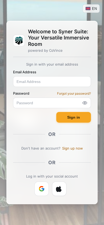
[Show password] (85, 103)
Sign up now (72, 148)
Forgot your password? (74, 93)
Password (21, 93)
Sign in (73, 117)
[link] (41, 189)
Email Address (24, 72)
